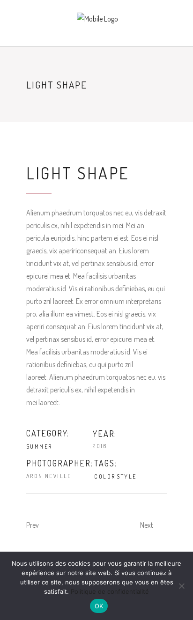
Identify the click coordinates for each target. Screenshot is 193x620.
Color (104, 476)
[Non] (181, 585)
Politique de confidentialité (110, 591)
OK (99, 606)
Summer (39, 446)
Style (126, 476)
